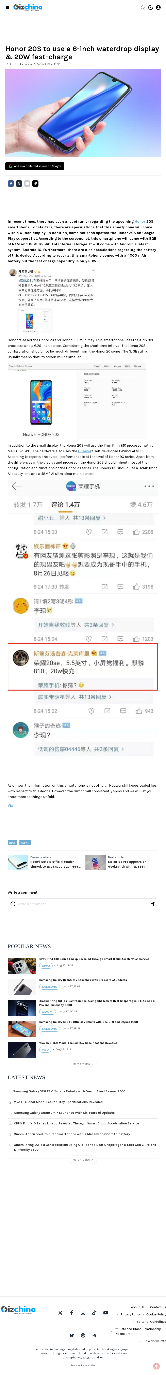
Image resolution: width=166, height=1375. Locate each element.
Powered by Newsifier (83, 1365)
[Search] (142, 7)
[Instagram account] (83, 1312)
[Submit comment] (152, 904)
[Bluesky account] (71, 1335)
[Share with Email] (27, 183)
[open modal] (158, 7)
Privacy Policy (130, 1314)
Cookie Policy (156, 1314)
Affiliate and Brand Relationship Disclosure (138, 1331)
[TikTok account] (94, 1312)
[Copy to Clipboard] (35, 183)
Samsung (49, 987)
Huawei (84, 451)
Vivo (45, 1050)
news (12, 842)
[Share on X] (19, 183)
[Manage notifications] (156, 1366)
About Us (137, 1307)
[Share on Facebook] (11, 183)
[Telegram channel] (94, 1335)
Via (10, 805)
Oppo (46, 966)
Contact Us (158, 1307)
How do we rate (155, 1341)
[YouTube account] (105, 1312)
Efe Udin (18, 64)
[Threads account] (83, 1335)
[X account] (60, 1312)
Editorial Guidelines (151, 1322)
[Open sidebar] (7, 7)
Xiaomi (47, 1012)
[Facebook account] (71, 1312)
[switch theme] (150, 7)
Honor (140, 221)
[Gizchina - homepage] (28, 7)
